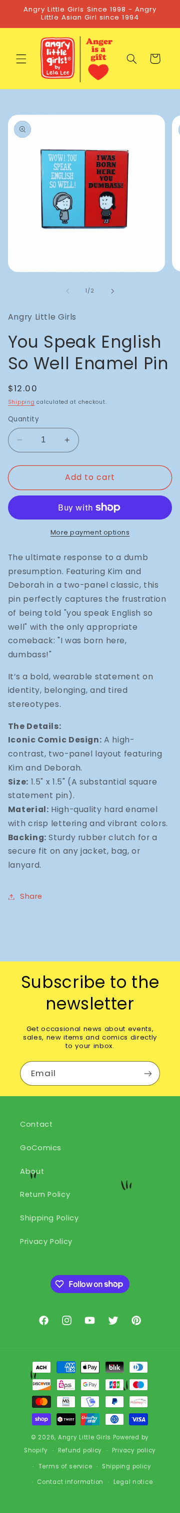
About (32, 1171)
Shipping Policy (49, 1218)
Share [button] (31, 896)
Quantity (23, 419)
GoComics (41, 1148)
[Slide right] (113, 291)
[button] (21, 58)
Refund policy (80, 1450)
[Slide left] (67, 291)
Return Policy (45, 1194)
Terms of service (65, 1466)
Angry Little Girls (84, 1437)
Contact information (70, 1482)
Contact (36, 1124)
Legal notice (133, 1482)
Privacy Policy (46, 1241)
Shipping (21, 402)
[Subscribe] (148, 1073)
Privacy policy (134, 1450)
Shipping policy (127, 1466)
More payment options (90, 532)
